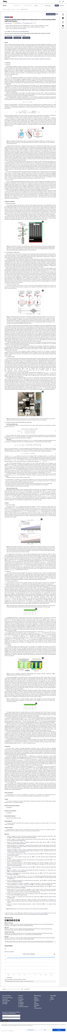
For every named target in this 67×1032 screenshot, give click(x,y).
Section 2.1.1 (45, 582)
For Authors (20, 997)
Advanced (62, 5)
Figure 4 (25, 389)
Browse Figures (17, 37)
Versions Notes (26, 37)
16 (39, 261)
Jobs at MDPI (4, 1003)
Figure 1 (46, 119)
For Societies (20, 1005)
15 (31, 257)
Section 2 (45, 190)
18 (31, 277)
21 (22, 595)
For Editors (20, 1000)
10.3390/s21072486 (23, 9)
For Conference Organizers (23, 1006)
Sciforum (36, 997)
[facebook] (12, 920)
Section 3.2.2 (53, 576)
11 (33, 95)
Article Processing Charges (7, 997)
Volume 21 (13, 9)
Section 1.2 (48, 555)
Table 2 (40, 696)
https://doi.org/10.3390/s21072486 (22, 31)
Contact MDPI (4, 1002)
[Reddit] (17, 920)
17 (5, 264)
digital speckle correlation (25, 58)
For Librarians (20, 1002)
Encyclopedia (36, 1005)
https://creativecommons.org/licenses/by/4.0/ (38, 914)
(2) (55, 111)
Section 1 (28, 385)
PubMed (34, 837)
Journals (4, 9)
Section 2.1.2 (20, 490)
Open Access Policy (6, 1000)
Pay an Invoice (5, 999)
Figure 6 (11, 649)
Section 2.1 (12, 574)
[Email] (6, 920)
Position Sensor (22, 35)
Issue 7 (17, 9)
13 (20, 166)
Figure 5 (44, 506)
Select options (5, 1015)
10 (46, 87)
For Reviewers (21, 999)
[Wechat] (15, 920)
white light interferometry (14, 58)
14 (30, 257)
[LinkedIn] (10, 920)
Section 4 (17, 198)
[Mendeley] (19, 920)
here (52, 941)
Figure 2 (35, 215)
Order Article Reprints (51, 14)
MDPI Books (36, 999)
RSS (22, 989)
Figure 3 (14, 288)
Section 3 (36, 196)
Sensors (8, 9)
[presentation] (16, 96)
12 (53, 162)
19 (16, 349)
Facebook (52, 999)
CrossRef (27, 837)
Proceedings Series (37, 1008)
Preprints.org (36, 1000)
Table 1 (20, 598)
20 (50, 441)
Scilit (30, 837)
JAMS (35, 1006)
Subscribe (5, 1021)
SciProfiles (36, 1003)
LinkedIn (51, 997)
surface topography (35, 58)
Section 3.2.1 (51, 575)
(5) (55, 453)
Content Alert (26, 989)
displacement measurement (44, 58)
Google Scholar (21, 837)
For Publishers (21, 1003)
